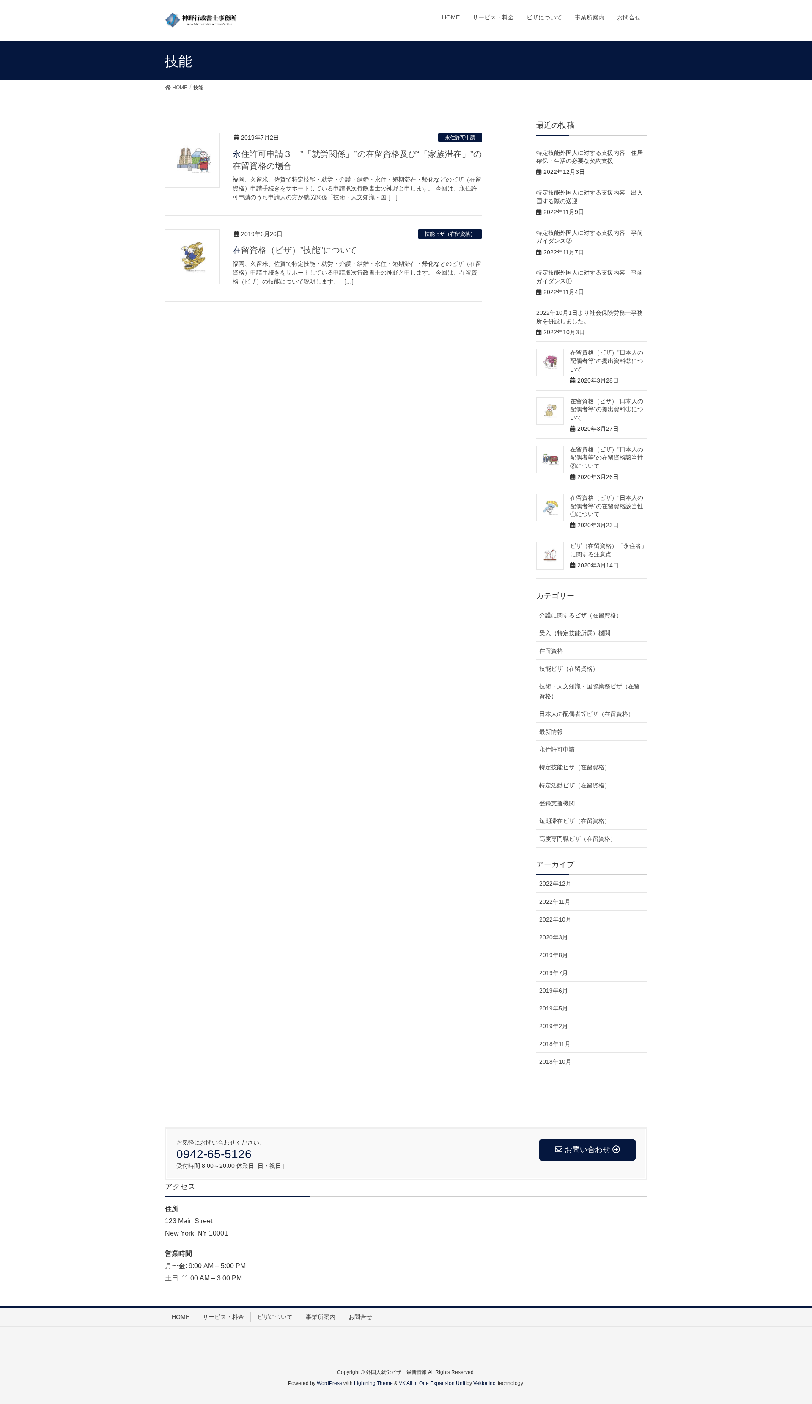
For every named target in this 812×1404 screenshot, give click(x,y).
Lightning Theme (373, 1383)
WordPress (329, 1383)
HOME (180, 1316)
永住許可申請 (460, 137)
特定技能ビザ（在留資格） (574, 767)
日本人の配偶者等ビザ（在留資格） (586, 713)
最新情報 (551, 731)
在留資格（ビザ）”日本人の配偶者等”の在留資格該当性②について (606, 457)
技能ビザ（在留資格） (450, 234)
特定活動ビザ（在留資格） (574, 785)
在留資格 (551, 650)
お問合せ (360, 1316)
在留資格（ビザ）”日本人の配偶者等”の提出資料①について (606, 409)
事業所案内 (320, 1316)
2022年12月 (555, 883)
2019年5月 (553, 1008)
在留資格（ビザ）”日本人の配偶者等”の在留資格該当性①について (606, 506)
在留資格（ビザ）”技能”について (295, 250)
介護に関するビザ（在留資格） (580, 615)
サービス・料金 (223, 1316)
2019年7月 (553, 972)
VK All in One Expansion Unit (432, 1383)
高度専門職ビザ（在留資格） (577, 838)
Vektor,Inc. (485, 1383)
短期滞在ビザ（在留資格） (574, 821)
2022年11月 (555, 901)
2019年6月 (553, 990)
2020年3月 (553, 937)
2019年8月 (553, 955)
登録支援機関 (557, 803)
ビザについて (275, 1316)
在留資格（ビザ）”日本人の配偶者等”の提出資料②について (606, 360)
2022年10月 (555, 919)
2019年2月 (553, 1026)
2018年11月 (555, 1044)
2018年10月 (555, 1061)
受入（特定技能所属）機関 (574, 633)
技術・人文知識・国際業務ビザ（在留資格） (589, 691)
